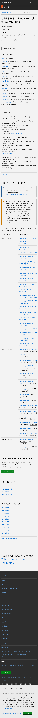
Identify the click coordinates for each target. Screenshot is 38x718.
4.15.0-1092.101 (24, 275)
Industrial (13, 665)
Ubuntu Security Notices (10, 12)
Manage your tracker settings (12, 713)
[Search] (30, 2)
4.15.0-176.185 (24, 264)
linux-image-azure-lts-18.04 (27, 241)
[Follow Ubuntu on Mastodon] (2, 684)
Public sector (21, 665)
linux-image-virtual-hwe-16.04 (28, 433)
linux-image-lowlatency (26, 343)
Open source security (8, 654)
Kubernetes (5, 584)
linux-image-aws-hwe (25, 417)
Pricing (3, 643)
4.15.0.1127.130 (24, 249)
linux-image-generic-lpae (27, 338)
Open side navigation (11, 48)
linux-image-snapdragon (26, 284)
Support (4, 638)
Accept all (28, 713)
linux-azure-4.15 (6, 76)
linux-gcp (4, 84)
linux (2, 58)
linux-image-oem (24, 354)
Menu (35, 2)
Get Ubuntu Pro (8, 471)
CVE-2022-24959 (6, 486)
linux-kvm (4, 96)
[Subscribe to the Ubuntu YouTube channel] (21, 684)
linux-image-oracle (25, 428)
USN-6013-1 (5, 513)
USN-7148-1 (5, 508)
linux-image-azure (24, 389)
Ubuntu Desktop (6, 609)
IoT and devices (21, 654)
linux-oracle (5, 99)
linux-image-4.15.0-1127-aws (28, 256)
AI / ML (3, 592)
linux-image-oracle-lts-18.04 (28, 267)
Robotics (4, 597)
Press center (5, 680)
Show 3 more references (9, 538)
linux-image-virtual (25, 238)
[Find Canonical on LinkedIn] (12, 684)
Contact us (6, 673)
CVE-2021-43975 (16, 133)
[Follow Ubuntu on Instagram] (16, 684)
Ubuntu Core (5, 605)
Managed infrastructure (9, 588)
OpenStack (5, 576)
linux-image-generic (25, 253)
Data (5, 651)
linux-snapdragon (6, 102)
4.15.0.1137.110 (24, 243)
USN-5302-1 (5, 530)
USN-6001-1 (5, 516)
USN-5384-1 (5, 519)
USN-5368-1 (5, 524)
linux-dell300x (5, 81)
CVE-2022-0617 (7, 154)
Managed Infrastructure (25, 651)
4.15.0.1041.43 (23, 292)
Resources (31, 677)
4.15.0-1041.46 (24, 303)
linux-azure (4, 71)
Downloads (5, 634)
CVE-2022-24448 (6, 489)
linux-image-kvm (24, 329)
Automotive (5, 665)
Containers (4, 630)
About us (4, 677)
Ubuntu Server (6, 613)
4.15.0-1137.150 (24, 280)
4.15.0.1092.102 (24, 269)
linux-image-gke (24, 394)
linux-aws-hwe (5, 66)
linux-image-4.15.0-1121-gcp (28, 306)
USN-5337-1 (5, 527)
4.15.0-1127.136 (24, 258)
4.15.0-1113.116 (24, 325)
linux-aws (4, 61)
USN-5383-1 (5, 522)
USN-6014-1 (5, 510)
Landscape (4, 626)
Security (4, 622)
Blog (24, 677)
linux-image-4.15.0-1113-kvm (28, 323)
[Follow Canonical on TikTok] (25, 684)
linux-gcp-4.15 (5, 88)
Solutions (4, 647)
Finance (34, 665)
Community (12, 677)
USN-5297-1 (5, 533)
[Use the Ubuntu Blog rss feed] (30, 684)
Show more (4, 174)
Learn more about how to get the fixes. (18, 194)
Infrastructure (12, 651)
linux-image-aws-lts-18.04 (27, 247)
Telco (28, 665)
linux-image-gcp (24, 400)
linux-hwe (4, 93)
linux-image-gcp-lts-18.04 (27, 317)
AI (2, 651)
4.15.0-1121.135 (24, 308)
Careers (19, 677)
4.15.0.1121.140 (24, 320)
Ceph (3, 580)
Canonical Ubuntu (6, 2)
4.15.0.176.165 (23, 340)
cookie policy (9, 708)
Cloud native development (9, 657)
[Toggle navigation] (36, 7)
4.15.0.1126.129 (24, 286)
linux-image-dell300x (25, 290)
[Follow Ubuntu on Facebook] (7, 684)
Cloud (3, 618)
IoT (2, 601)
